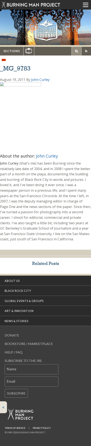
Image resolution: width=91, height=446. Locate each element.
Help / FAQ (13, 352)
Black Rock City (18, 290)
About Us (12, 281)
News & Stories (16, 321)
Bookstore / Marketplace (29, 344)
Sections (11, 51)
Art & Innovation (19, 311)
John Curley (40, 79)
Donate (12, 335)
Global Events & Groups (24, 301)
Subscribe (16, 393)
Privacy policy (42, 428)
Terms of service (15, 428)
